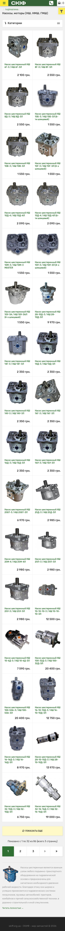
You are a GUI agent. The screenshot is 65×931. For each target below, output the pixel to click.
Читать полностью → (13, 908)
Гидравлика (11, 9)
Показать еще (34, 830)
